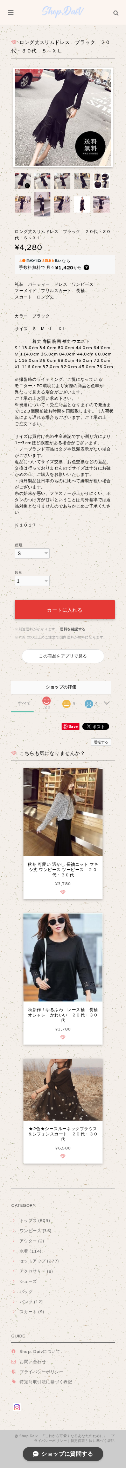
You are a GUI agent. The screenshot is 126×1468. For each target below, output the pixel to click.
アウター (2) (32, 1240)
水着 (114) (30, 1251)
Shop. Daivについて (40, 1351)
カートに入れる (65, 609)
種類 (18, 545)
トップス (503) (35, 1220)
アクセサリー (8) (36, 1271)
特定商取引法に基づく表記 (46, 1381)
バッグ (26, 1291)
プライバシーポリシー (41, 1371)
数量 (18, 572)
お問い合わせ (33, 1361)
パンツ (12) (31, 1301)
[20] (46, 699)
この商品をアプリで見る (63, 656)
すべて (24, 703)
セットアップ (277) (39, 1261)
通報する (101, 742)
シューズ (28, 1281)
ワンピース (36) (35, 1230)
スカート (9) (32, 1311)
